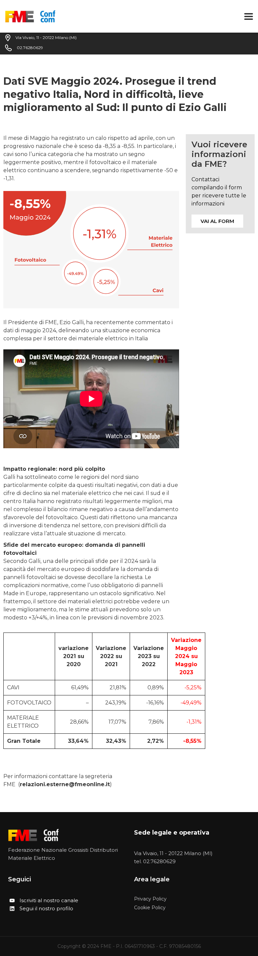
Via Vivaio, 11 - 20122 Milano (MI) (173, 853)
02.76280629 (159, 861)
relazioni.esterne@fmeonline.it (65, 784)
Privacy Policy (150, 899)
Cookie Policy (150, 908)
